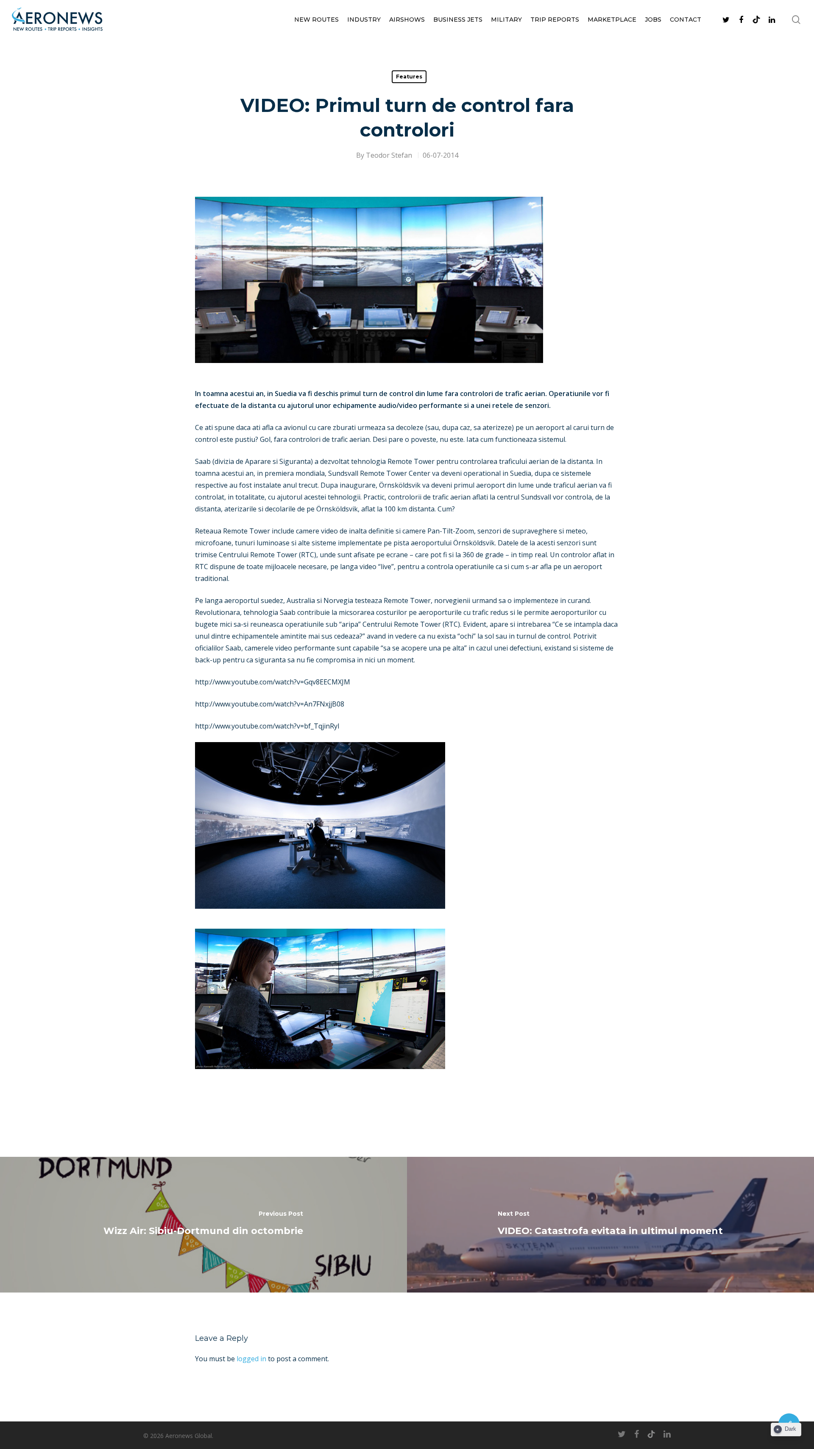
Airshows (407, 19)
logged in (251, 1358)
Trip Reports (554, 19)
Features (409, 76)
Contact (685, 19)
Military (506, 19)
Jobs (653, 19)
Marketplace (612, 19)
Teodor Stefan (389, 155)
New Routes (316, 19)
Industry (364, 19)
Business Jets (457, 19)
